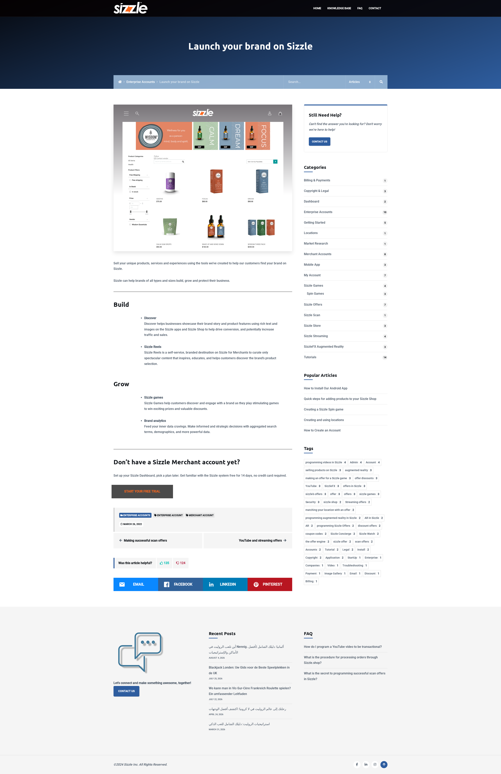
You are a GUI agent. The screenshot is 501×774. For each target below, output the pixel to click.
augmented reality (358, 470)
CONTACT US (126, 691)
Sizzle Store (312, 326)
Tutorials (310, 357)
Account (373, 462)
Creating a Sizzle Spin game (323, 409)
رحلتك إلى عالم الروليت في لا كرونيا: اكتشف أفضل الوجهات (247, 709)
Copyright (313, 557)
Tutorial (331, 549)
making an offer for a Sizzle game (328, 478)
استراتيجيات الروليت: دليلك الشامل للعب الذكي (239, 724)
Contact (375, 8)
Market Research (316, 243)
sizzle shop (332, 502)
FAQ (359, 8)
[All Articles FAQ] (335, 82)
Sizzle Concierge (343, 533)
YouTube (312, 486)
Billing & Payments (317, 180)
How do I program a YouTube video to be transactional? (343, 647)
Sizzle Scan (312, 315)
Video (332, 565)
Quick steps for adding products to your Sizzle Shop (340, 399)
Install (363, 549)
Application (334, 557)
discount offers (369, 525)
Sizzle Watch (369, 533)
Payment (312, 573)
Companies (314, 565)
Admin (356, 462)
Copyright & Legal (316, 191)
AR (309, 525)
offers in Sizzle (354, 486)
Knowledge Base (339, 8)
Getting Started (314, 222)
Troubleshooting (354, 565)
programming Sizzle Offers (335, 525)
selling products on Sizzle (323, 470)
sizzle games (369, 494)
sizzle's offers (315, 494)
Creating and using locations (324, 420)
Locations (311, 233)
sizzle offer (342, 541)
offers (349, 494)
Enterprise (373, 557)
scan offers (364, 541)
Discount (372, 573)
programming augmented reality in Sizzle (332, 517)
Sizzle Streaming (316, 336)
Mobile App (312, 264)
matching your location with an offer (329, 509)
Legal (347, 549)
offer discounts (366, 478)
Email (355, 573)
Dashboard (311, 201)
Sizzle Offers (313, 304)
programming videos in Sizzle (325, 462)
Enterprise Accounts (140, 82)
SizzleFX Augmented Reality (324, 346)
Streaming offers (357, 502)
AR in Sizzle (374, 517)
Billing (311, 581)
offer (335, 494)
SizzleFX (331, 486)
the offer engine (317, 541)
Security (312, 502)
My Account (312, 275)
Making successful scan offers (145, 540)
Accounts (313, 549)
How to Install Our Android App (325, 388)
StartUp (354, 557)
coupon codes (315, 533)
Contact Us (319, 141)
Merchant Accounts (317, 254)
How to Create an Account (322, 430)
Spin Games (315, 293)
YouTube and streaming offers (260, 540)
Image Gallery (335, 573)
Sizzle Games (313, 285)
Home (317, 8)
